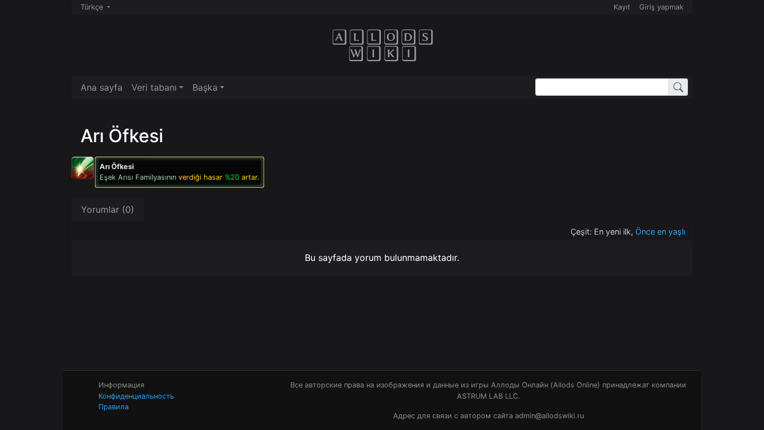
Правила (113, 407)
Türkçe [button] (93, 7)
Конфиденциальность (136, 396)
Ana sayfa (101, 87)
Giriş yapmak (661, 7)
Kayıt (622, 7)
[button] (157, 87)
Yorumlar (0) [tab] (107, 209)
